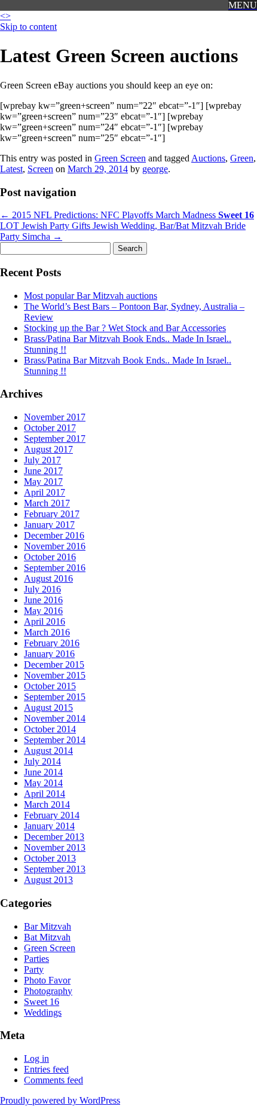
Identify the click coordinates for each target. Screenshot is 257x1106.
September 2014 (54, 740)
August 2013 (48, 880)
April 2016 (44, 621)
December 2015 (54, 664)
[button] (242, 5)
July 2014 (42, 761)
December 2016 (54, 535)
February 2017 (51, 514)
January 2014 (49, 826)
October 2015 (50, 686)
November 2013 (54, 847)
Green (241, 158)
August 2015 (48, 707)
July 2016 (42, 589)
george (155, 169)
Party (34, 969)
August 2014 (48, 751)
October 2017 (50, 428)
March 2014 (47, 804)
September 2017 (54, 438)
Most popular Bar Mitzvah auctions (90, 296)
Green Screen (120, 158)
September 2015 (54, 697)
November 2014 (54, 718)
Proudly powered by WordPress (60, 1100)
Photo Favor (47, 980)
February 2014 (51, 815)
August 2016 (48, 578)
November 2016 (54, 546)
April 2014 (44, 794)
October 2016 (50, 557)
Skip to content (28, 27)
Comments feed (53, 1080)
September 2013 (54, 869)
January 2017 (49, 525)
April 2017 (44, 492)
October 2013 (50, 858)
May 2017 (43, 481)
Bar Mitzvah (47, 926)
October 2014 (50, 729)
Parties (36, 959)
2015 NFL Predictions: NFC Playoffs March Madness (127, 215)
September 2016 (54, 568)
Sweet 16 (41, 1002)
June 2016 (43, 600)
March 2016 (47, 632)
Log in (36, 1058)
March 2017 (47, 503)
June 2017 (43, 471)
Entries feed (46, 1069)
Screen (40, 169)
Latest (11, 169)
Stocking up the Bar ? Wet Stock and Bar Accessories (125, 328)
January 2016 (49, 654)
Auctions (208, 158)
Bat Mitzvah (47, 937)
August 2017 (48, 449)
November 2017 (54, 417)
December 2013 (54, 837)
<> (5, 16)
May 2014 (43, 783)
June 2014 (43, 772)
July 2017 (42, 460)
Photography (48, 991)
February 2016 (51, 643)
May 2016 (43, 611)
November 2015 (54, 675)
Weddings (43, 1012)
